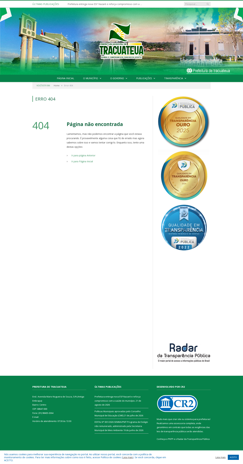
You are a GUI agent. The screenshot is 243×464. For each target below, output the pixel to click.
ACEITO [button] (233, 457)
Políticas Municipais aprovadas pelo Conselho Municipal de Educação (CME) (106, 4)
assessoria (179, 423)
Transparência (173, 78)
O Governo (117, 78)
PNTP (170, 439)
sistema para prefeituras (197, 419)
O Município (90, 78)
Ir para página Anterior (83, 155)
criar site (177, 419)
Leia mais (127, 457)
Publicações (144, 78)
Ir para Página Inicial (82, 161)
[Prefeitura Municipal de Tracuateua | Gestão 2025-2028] (121, 45)
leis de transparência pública (171, 431)
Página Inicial (65, 78)
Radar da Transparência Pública (193, 439)
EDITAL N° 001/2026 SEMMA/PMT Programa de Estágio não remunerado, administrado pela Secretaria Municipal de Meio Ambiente (121, 426)
